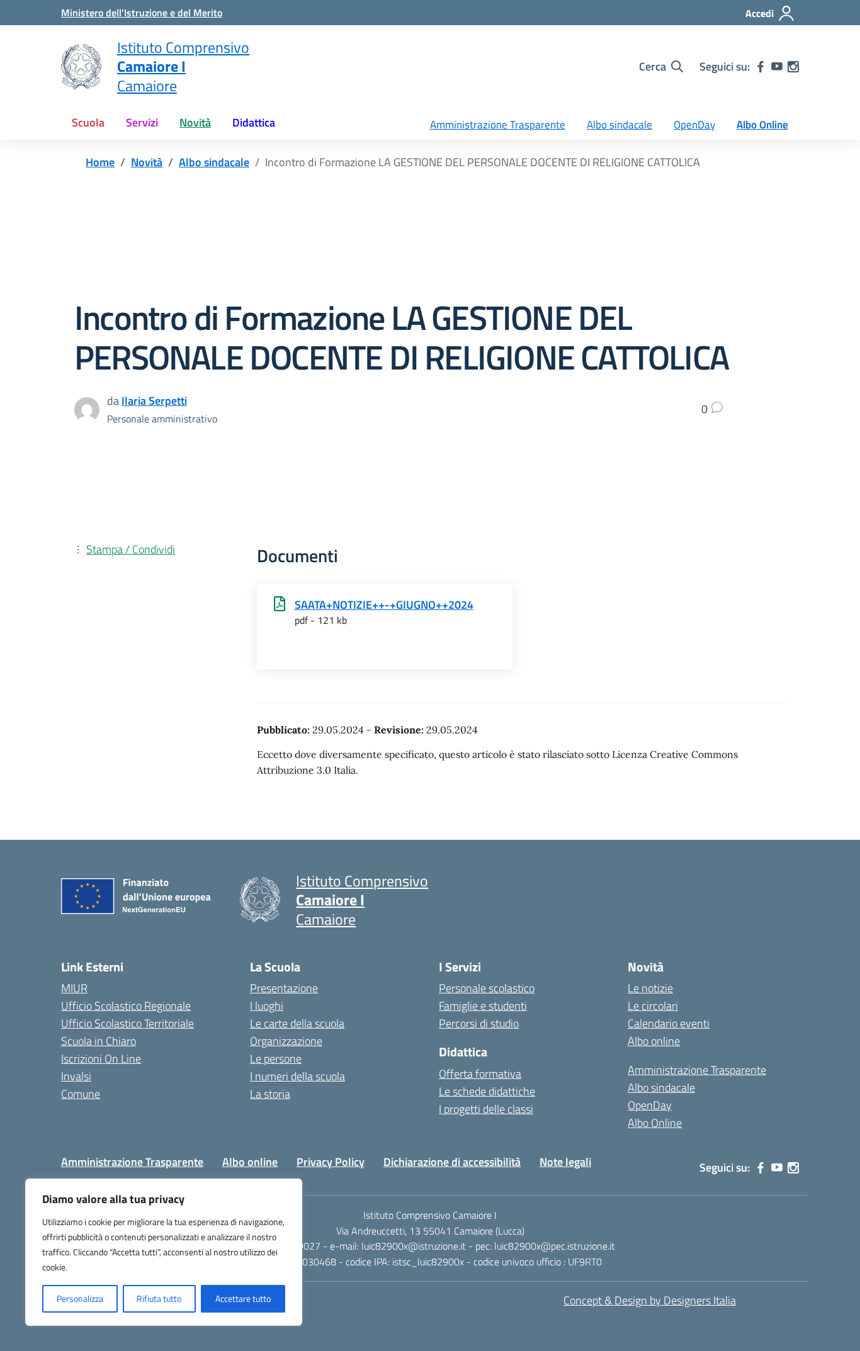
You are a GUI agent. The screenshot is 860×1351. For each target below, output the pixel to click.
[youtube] (777, 66)
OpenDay (694, 124)
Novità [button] (195, 122)
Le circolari (653, 1005)
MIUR (74, 988)
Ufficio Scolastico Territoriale (127, 1023)
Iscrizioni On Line (101, 1058)
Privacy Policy (331, 1161)
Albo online (654, 1040)
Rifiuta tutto (159, 1298)
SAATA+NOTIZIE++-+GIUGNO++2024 (384, 604)
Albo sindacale (619, 124)
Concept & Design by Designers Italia (649, 1300)
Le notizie (650, 988)
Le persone (276, 1058)
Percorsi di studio (479, 1023)
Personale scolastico (487, 988)
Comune (80, 1093)
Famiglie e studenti (483, 1005)
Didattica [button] (253, 122)
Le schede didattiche (487, 1091)
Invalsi (76, 1076)
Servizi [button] (142, 122)
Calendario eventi (669, 1023)
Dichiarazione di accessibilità (452, 1161)
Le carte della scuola (297, 1023)
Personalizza (80, 1298)
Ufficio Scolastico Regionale (126, 1005)
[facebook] (760, 66)
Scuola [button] (88, 122)
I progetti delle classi (486, 1108)
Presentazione (284, 988)
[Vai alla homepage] (81, 66)
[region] (163, 1252)
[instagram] (793, 66)
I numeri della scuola (297, 1076)
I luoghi (266, 1005)
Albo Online (762, 124)
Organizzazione (286, 1040)
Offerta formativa (480, 1073)
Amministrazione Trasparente (497, 124)
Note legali (565, 1161)
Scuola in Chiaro (98, 1040)
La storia (270, 1093)
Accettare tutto (243, 1298)
